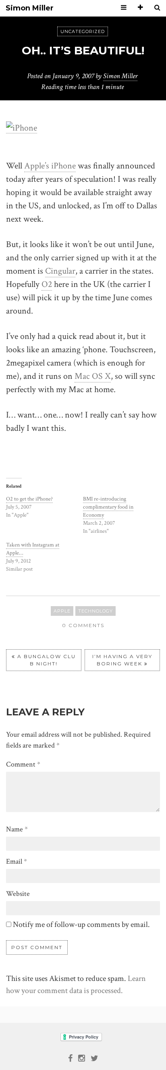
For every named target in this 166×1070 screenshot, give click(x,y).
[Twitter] (94, 1057)
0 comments (83, 625)
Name (17, 829)
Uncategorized (82, 31)
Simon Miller (30, 8)
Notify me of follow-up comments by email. (81, 924)
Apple (62, 611)
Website (18, 893)
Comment (23, 764)
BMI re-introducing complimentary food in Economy (108, 507)
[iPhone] (21, 127)
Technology (95, 611)
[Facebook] (70, 1057)
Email (16, 861)
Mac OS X (93, 376)
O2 (47, 284)
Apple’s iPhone (50, 166)
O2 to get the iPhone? (29, 499)
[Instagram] (81, 1057)
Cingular (60, 271)
